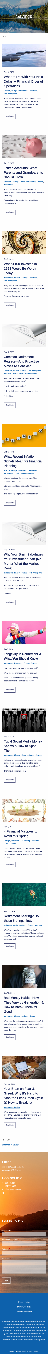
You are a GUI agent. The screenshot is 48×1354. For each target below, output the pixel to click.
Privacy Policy (24, 1302)
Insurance (7, 373)
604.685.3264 (10, 1183)
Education (7, 182)
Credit (17, 473)
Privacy (32, 755)
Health (15, 373)
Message (14, 1259)
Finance (7, 91)
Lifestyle (25, 755)
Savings (14, 91)
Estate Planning (31, 373)
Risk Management (10, 94)
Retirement (33, 91)
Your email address (18, 1240)
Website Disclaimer (24, 1312)
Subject (14, 1249)
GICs (4, 37)
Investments (22, 91)
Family (22, 182)
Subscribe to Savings (10, 1145)
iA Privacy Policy (24, 1307)
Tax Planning (31, 182)
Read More (10, 116)
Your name (15, 1230)
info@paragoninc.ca (13, 1189)
